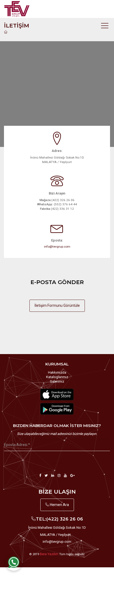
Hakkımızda (57, 372)
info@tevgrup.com (57, 246)
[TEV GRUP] (22, 9)
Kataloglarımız (57, 377)
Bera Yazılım (49, 554)
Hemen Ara (59, 505)
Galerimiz (57, 381)
